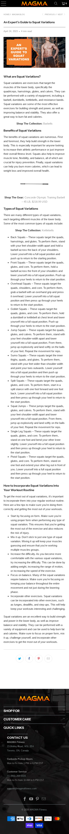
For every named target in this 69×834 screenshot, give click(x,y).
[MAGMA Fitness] (34, 3)
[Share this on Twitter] (20, 659)
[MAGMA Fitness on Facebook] (25, 799)
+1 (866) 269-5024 (16, 776)
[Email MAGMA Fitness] (44, 799)
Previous (49, 14)
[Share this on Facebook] (29, 659)
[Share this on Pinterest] (39, 659)
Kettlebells (48, 230)
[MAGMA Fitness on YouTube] (31, 799)
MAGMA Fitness (38, 809)
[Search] (56, 3)
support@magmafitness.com (22, 788)
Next (60, 14)
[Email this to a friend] (48, 659)
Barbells (48, 123)
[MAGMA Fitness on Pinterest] (37, 799)
